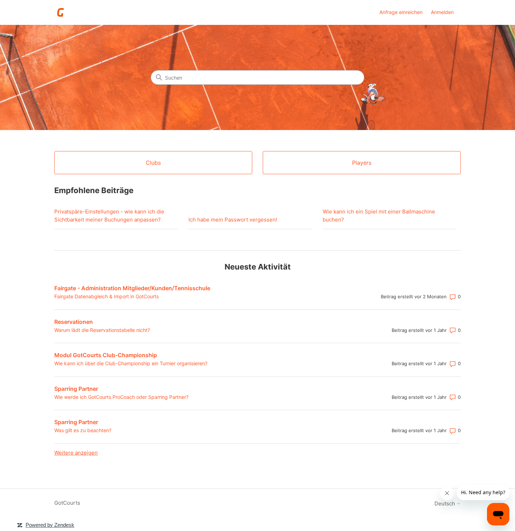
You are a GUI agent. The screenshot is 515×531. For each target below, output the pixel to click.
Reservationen (73, 321)
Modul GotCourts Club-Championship (105, 355)
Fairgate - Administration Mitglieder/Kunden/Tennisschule (132, 288)
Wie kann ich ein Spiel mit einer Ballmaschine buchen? (379, 215)
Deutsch (445, 503)
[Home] (60, 12)
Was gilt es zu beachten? (82, 430)
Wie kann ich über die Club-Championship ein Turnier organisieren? (130, 363)
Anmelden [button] (442, 12)
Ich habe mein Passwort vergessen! (232, 219)
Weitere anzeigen (76, 452)
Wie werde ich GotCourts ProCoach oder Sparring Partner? (121, 397)
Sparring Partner (76, 388)
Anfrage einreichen (401, 12)
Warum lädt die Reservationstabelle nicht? (102, 330)
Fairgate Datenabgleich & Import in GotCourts (106, 296)
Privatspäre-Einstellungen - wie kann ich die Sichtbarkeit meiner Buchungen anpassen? (109, 215)
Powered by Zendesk (50, 525)
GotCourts (67, 502)
